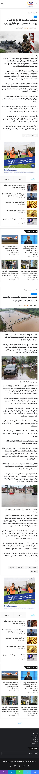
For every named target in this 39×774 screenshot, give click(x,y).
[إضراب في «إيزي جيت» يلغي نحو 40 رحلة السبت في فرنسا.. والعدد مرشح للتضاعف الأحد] (10, 239)
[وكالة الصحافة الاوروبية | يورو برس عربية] (30, 4)
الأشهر (33, 179)
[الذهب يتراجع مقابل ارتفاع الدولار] (32, 213)
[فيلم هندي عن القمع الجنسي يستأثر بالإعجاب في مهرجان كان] (32, 187)
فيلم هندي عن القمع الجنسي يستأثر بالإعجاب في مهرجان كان (14, 186)
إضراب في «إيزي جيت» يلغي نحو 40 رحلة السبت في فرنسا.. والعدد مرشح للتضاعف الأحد (10, 249)
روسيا (25, 135)
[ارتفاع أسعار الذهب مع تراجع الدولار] (32, 204)
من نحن (36, 737)
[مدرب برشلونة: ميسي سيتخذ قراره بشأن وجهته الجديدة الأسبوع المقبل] (32, 196)
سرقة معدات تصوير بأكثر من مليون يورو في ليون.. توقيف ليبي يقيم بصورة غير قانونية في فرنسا (10, 274)
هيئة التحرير (35, 735)
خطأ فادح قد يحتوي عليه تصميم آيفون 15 (14, 220)
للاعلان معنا (35, 741)
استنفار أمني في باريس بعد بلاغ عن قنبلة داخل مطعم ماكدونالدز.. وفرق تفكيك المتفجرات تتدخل (29, 274)
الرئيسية (33, 12)
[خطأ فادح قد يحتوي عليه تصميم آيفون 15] (32, 221)
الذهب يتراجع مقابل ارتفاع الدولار (16, 211)
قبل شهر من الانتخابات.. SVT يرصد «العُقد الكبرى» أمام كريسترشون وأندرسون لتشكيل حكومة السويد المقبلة (29, 250)
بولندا (33, 135)
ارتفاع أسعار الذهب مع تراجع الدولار (15, 202)
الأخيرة (20, 179)
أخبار (29, 12)
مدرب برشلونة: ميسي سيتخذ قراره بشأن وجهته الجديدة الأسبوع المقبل (13, 195)
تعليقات (6, 179)
